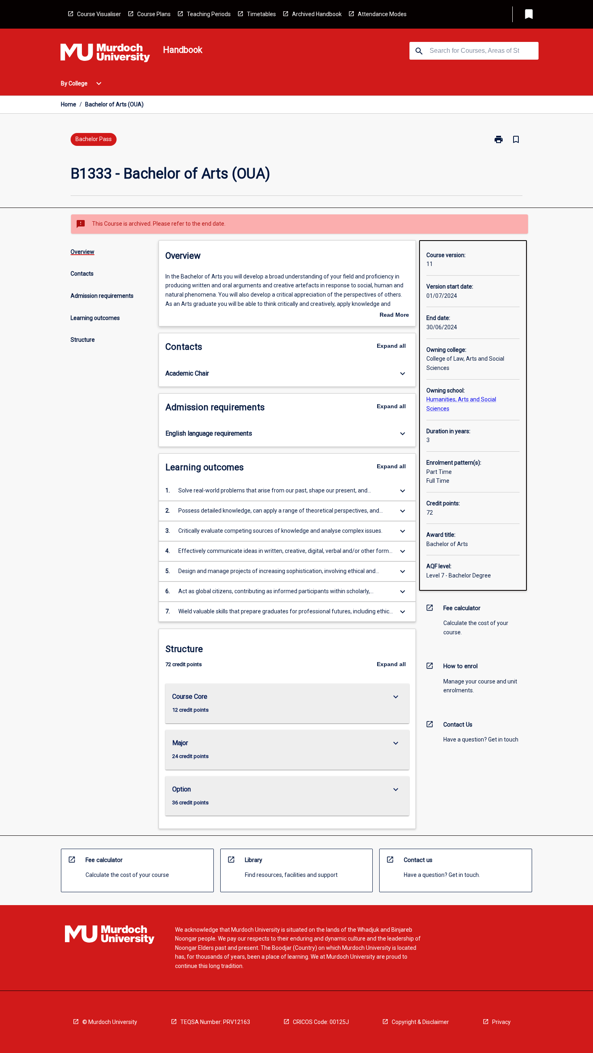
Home (68, 104)
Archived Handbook (317, 14)
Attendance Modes (382, 14)
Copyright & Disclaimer (420, 1022)
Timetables (261, 14)
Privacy (501, 1022)
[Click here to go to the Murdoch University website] (105, 54)
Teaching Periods (209, 14)
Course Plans (154, 14)
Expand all (391, 346)
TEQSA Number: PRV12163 (215, 1022)
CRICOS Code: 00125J (321, 1022)
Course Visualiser (99, 14)
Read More (394, 316)
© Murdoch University (109, 1022)
